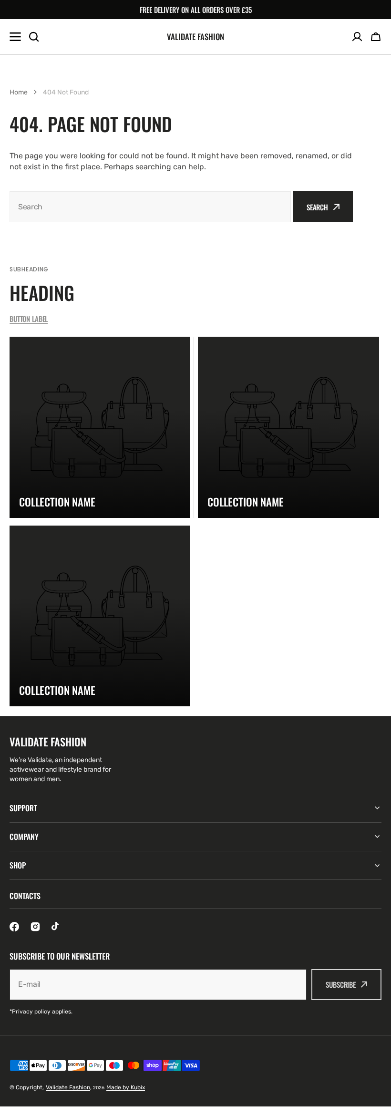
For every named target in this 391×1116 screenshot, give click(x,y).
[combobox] (150, 206)
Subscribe (341, 984)
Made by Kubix (125, 1087)
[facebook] (14, 926)
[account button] (357, 36)
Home (19, 92)
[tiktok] (56, 926)
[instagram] (35, 926)
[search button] (34, 36)
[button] (375, 36)
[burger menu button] (15, 36)
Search (317, 207)
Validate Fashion (68, 1087)
